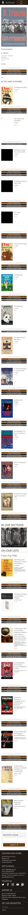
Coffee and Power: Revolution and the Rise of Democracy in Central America (20, 769)
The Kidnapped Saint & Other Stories (20, 182)
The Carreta (17, 212)
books (21, 3)
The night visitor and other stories (19, 338)
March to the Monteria (20, 462)
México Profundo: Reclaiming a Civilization (19, 802)
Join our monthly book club (9, 893)
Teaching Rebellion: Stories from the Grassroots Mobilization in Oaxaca (20, 665)
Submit (4, 910)
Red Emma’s (10, 2)
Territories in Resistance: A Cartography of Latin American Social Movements (19, 701)
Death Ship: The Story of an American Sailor (20, 151)
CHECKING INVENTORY (14, 68)
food (21, 1)
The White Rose (18, 275)
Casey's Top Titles (9, 555)
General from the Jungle (20, 244)
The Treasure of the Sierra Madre (19, 119)
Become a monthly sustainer (9, 895)
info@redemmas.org (10, 869)
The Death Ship (18, 306)
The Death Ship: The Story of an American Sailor (19, 433)
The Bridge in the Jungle (20, 87)
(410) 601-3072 (10, 871)
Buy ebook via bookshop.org (14, 72)
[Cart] (27, 1)
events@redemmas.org (8, 877)
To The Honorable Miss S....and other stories (20, 369)
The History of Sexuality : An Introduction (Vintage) (20, 596)
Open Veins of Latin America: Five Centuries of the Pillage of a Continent (20, 562)
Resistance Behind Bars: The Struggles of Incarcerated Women (20, 733)
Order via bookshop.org (14, 70)
